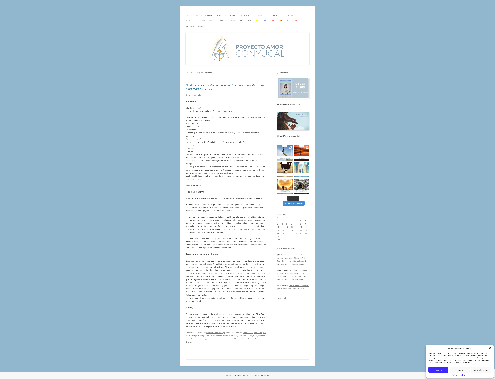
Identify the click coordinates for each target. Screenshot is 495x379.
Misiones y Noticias (204, 15)
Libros (221, 21)
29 (301, 233)
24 (278, 233)
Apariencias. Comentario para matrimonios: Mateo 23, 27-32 (292, 279)
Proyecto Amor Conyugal (215, 332)
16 (306, 227)
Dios (213, 336)
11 (283, 227)
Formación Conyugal (226, 15)
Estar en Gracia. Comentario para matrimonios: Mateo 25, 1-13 (293, 264)
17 (278, 230)
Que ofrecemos (235, 21)
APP (249, 21)
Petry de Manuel (283, 261)
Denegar (460, 370)
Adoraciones (207, 21)
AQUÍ (298, 104)
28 (296, 233)
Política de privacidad (195, 27)
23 (306, 230)
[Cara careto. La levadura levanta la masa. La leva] (301, 153)
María (255, 336)
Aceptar (438, 370)
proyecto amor (212, 339)
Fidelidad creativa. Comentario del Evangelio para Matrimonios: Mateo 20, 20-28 (225, 87)
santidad (221, 339)
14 (296, 227)
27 (292, 233)
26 (287, 233)
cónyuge (194, 336)
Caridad (250, 332)
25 (283, 233)
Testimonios (274, 15)
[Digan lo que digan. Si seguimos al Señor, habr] (301, 169)
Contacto (259, 15)
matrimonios (194, 339)
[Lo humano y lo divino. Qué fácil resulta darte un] (285, 186)
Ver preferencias (481, 370)
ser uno (229, 339)
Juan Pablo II (247, 336)
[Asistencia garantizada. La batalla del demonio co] (301, 186)
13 (292, 227)
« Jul (278, 239)
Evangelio (226, 336)
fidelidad (234, 336)
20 (292, 230)
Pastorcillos (191, 21)
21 (296, 230)
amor (245, 332)
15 (301, 227)
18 (283, 230)
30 (306, 233)
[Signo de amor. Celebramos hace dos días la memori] (285, 169)
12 (287, 227)
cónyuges (201, 336)
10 (278, 227)
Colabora (289, 15)
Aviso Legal (281, 298)
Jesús (240, 336)
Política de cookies (458, 375)
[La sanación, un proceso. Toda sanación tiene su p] (285, 153)
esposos (218, 336)
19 (287, 230)
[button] (490, 348)
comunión (258, 332)
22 (301, 230)
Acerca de (245, 15)
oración (202, 339)
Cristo (208, 336)
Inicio (188, 15)
